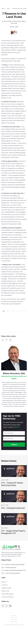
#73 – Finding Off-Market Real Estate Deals (14, 476)
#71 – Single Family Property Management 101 (14, 524)
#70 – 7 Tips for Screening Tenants (11, 573)
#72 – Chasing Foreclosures (14, 500)
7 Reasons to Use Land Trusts (14, 15)
